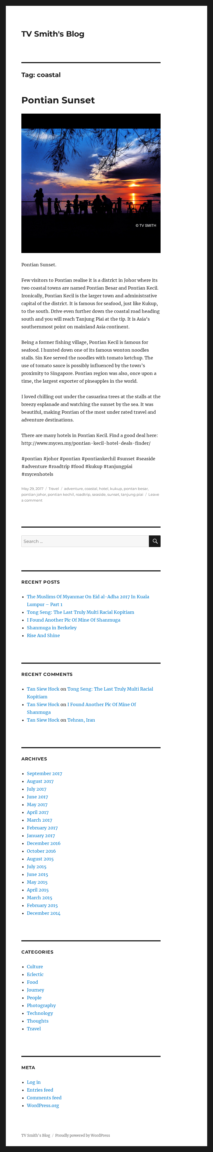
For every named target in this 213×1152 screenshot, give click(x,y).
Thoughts (38, 1021)
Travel (54, 488)
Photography (41, 1005)
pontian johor (33, 494)
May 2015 (37, 882)
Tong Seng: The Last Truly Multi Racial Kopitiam (80, 612)
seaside (99, 494)
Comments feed (44, 1097)
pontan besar (136, 488)
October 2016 (41, 851)
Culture (35, 966)
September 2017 (44, 773)
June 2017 (37, 796)
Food (32, 982)
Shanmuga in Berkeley (52, 627)
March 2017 (39, 820)
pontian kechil (61, 494)
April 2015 (38, 890)
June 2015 (37, 874)
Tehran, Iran (81, 720)
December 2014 (43, 913)
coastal (91, 488)
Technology (40, 1013)
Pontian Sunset (58, 100)
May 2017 (37, 804)
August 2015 (40, 859)
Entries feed (40, 1090)
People (34, 997)
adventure (73, 488)
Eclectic (35, 974)
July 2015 (37, 866)
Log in (34, 1082)
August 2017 (40, 781)
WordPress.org (43, 1105)
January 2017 (41, 835)
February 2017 (42, 828)
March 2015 (39, 897)
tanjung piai (132, 494)
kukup (116, 488)
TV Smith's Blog (53, 34)
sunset (113, 494)
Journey (35, 990)
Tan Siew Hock (43, 689)
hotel (103, 488)
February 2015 (42, 905)
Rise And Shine (43, 635)
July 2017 (36, 789)
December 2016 (44, 843)
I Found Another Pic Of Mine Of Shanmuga (73, 620)
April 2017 (38, 812)
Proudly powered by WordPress (82, 1135)
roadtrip (83, 494)
